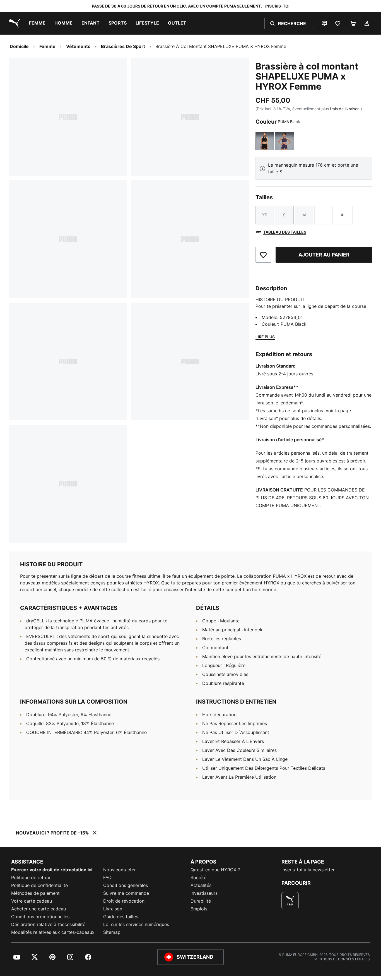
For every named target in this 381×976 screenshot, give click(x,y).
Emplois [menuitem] (199, 909)
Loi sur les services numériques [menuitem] (136, 924)
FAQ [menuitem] (107, 877)
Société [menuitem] (198, 877)
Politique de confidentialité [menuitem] (39, 885)
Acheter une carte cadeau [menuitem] (38, 909)
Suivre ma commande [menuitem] (126, 893)
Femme (47, 46)
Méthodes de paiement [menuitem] (35, 893)
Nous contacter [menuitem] (119, 869)
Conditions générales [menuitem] (125, 885)
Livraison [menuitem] (112, 909)
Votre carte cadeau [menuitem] (31, 901)
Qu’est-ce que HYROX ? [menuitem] (215, 869)
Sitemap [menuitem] (111, 932)
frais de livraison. (345, 108)
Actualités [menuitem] (201, 885)
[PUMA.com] (13, 23)
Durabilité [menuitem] (201, 901)
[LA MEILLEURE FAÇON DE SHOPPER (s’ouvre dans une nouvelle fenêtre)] (290, 900)
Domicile (19, 46)
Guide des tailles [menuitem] (120, 916)
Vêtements (78, 46)
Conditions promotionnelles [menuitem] (40, 916)
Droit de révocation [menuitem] (123, 901)
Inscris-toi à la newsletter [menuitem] (308, 869)
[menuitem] (37, 23)
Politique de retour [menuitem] (30, 877)
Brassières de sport (123, 46)
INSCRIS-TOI (277, 6)
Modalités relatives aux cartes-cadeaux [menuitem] (53, 932)
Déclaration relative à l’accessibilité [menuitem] (48, 924)
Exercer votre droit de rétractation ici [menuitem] (51, 869)
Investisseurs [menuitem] (204, 893)
